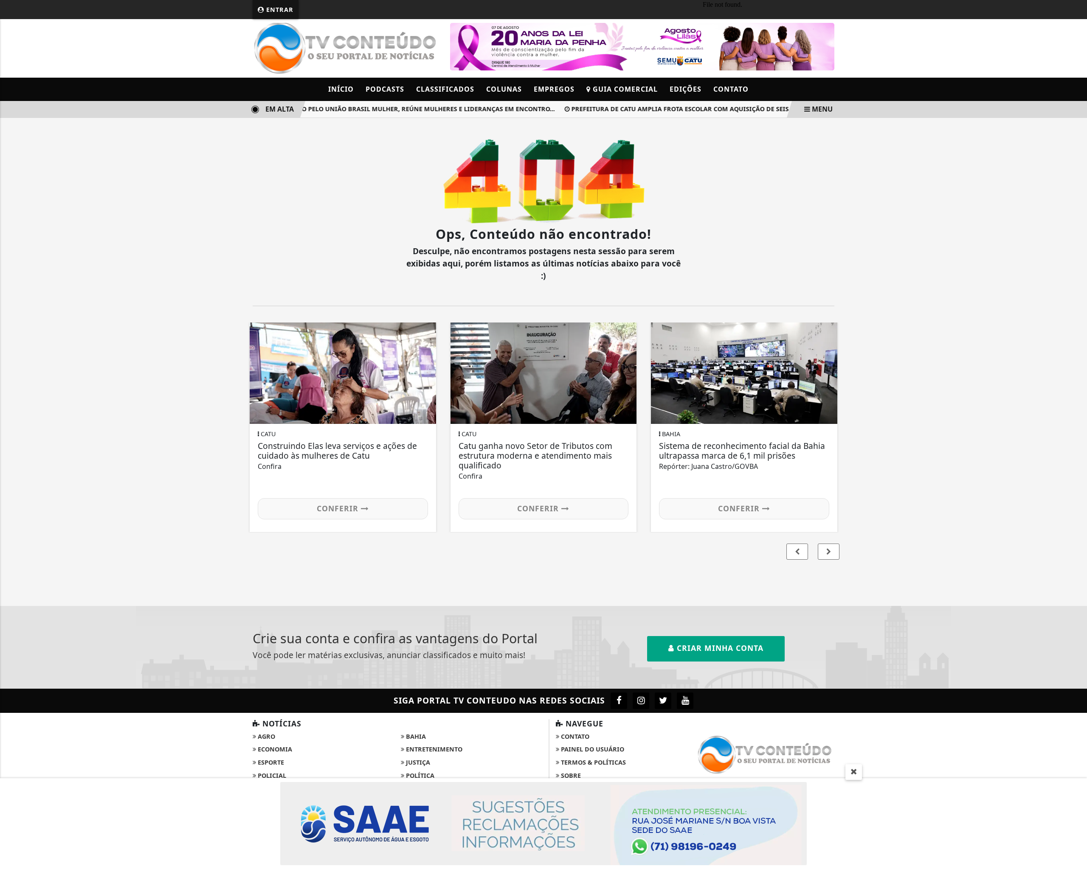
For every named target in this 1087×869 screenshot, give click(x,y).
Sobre (570, 775)
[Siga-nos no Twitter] (663, 700)
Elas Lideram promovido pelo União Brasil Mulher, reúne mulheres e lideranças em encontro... (377, 109)
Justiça (417, 762)
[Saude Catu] (642, 45)
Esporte (270, 762)
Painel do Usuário (591, 749)
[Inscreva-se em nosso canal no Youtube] (685, 700)
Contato (731, 89)
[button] (828, 552)
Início (341, 89)
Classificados (445, 89)
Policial (271, 775)
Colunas (504, 89)
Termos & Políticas (592, 762)
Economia (274, 749)
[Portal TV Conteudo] (346, 47)
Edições (685, 89)
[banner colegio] (543, 822)
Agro (265, 736)
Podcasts (385, 89)
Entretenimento (433, 749)
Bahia (415, 736)
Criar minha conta (718, 648)
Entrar (278, 10)
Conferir (339, 508)
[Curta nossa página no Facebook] (619, 700)
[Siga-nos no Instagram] (641, 700)
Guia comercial (624, 89)
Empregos (554, 89)
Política (419, 775)
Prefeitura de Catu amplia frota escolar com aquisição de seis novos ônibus (694, 109)
